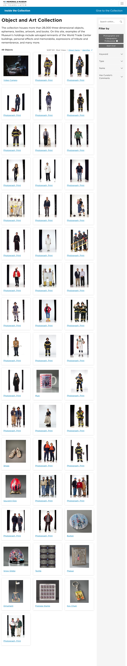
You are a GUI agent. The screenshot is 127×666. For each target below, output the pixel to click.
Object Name (74, 50)
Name (102, 68)
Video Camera (10, 80)
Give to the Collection (109, 10)
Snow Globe (9, 571)
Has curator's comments (105, 76)
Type (101, 61)
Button (70, 536)
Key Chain (72, 606)
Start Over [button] (111, 46)
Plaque (70, 571)
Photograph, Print (44, 80)
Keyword (103, 54)
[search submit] (121, 21)
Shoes (6, 466)
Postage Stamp (42, 606)
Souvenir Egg (10, 501)
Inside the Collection (17, 10)
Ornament (8, 606)
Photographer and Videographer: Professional (111, 38)
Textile (38, 571)
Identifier (86, 50)
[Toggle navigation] (122, 3)
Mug (37, 396)
